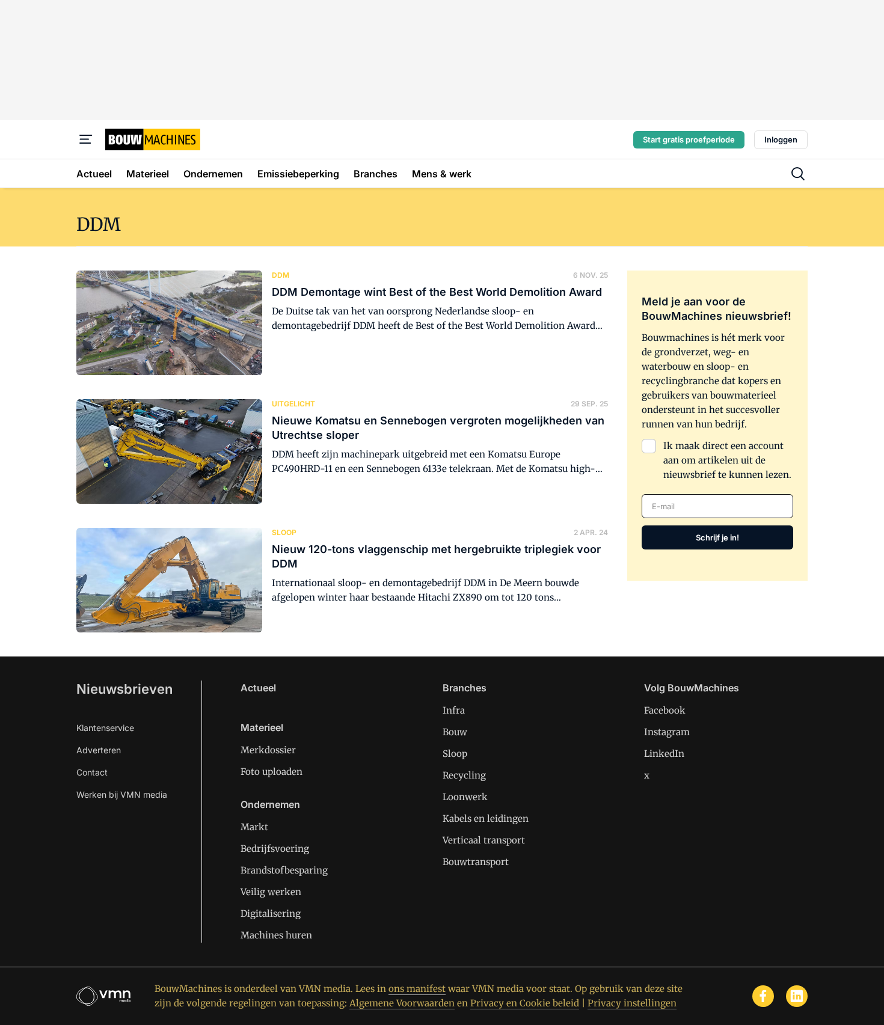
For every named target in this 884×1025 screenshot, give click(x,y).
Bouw (455, 732)
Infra (454, 710)
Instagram (667, 732)
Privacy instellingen (632, 1003)
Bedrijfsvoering (275, 848)
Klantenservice (105, 728)
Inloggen (780, 139)
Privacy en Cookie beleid (524, 1003)
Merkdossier (268, 750)
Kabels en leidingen (486, 818)
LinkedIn (664, 753)
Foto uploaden (271, 771)
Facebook (665, 710)
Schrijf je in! (717, 537)
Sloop (455, 753)
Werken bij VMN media (121, 794)
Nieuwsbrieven (124, 689)
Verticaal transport (484, 840)
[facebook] (763, 996)
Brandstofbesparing (284, 870)
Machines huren (276, 935)
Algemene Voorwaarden (402, 1003)
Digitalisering (271, 913)
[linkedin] (797, 996)
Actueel (258, 688)
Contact (92, 772)
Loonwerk (465, 797)
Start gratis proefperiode (689, 139)
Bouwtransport (476, 861)
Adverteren (98, 750)
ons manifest (417, 988)
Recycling (464, 775)
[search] (798, 174)
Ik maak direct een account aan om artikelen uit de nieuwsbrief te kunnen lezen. (727, 460)
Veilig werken (271, 892)
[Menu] (86, 139)
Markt (254, 827)
